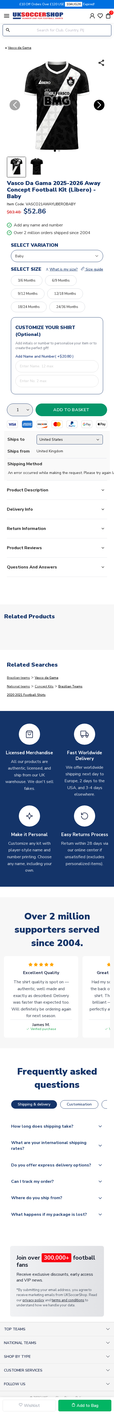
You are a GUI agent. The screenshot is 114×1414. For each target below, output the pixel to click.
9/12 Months (28, 293)
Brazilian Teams (70, 686)
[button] (55, 151)
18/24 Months (29, 307)
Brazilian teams (18, 678)
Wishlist (31, 1405)
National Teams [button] (20, 1342)
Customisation (79, 1104)
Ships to (16, 439)
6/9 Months (61, 280)
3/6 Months (27, 280)
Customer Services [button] (23, 1370)
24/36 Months (67, 307)
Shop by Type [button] (17, 1356)
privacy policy (33, 1300)
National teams (18, 686)
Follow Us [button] (14, 1384)
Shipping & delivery (34, 1104)
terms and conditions (68, 1300)
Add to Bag (87, 1405)
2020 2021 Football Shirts (26, 695)
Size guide (94, 269)
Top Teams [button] (14, 1329)
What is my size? (64, 269)
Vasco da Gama (19, 48)
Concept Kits (44, 686)
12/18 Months (65, 293)
